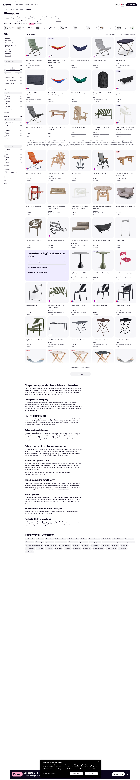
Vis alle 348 (7, 112)
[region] (70, 769)
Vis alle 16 (6, 138)
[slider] (5, 70)
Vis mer (58, 21)
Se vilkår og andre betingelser (74, 146)
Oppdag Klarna (19, 4)
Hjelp (36, 4)
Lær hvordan (38, 24)
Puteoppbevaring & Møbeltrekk (10, 46)
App (32, 4)
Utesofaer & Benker (10, 43)
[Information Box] (36, 34)
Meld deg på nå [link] (118, 774)
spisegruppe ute (32, 449)
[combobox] (110, 34)
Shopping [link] (11, 9)
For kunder (6, 1)
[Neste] (133, 28)
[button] (122, 5)
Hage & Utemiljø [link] (20, 9)
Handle (27, 4)
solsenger (54, 433)
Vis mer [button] (80, 374)
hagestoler (40, 419)
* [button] (33, 65)
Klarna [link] (5, 9)
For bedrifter (13, 1)
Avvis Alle (76, 773)
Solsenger (8, 49)
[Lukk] (99, 762)
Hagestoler (8, 40)
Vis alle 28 (6, 165)
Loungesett (8, 53)
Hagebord (8, 51)
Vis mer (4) (8, 56)
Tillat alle (91, 773)
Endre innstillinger (49, 773)
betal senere (65, 489)
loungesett (30, 402)
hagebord (29, 463)
